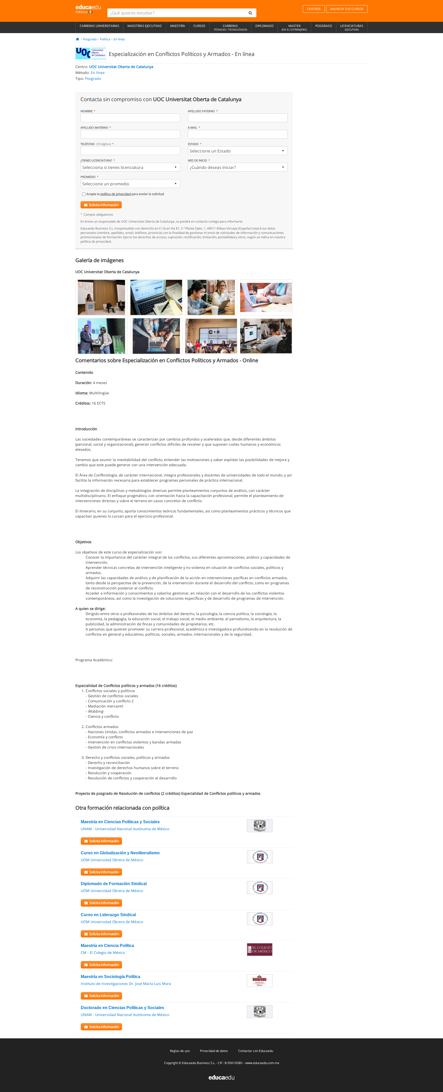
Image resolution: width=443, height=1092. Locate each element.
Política (105, 39)
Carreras (230, 27)
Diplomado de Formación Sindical (114, 884)
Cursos (199, 26)
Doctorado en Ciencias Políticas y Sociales (122, 1007)
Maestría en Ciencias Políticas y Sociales (120, 822)
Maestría (177, 26)
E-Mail (192, 127)
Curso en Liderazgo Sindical (108, 915)
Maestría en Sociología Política (110, 976)
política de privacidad (115, 194)
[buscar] (250, 12)
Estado (193, 144)
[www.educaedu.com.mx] (221, 1077)
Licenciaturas (351, 27)
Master (294, 27)
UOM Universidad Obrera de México (112, 859)
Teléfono (95, 144)
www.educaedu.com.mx (262, 1063)
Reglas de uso (180, 1051)
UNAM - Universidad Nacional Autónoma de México (125, 828)
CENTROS (314, 9)
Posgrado (323, 26)
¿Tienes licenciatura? (96, 160)
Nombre (86, 111)
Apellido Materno (94, 127)
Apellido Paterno (201, 111)
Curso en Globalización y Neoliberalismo (120, 853)
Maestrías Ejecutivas (144, 26)
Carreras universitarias (99, 26)
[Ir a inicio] (77, 39)
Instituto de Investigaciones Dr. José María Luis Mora (126, 983)
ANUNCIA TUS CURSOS (347, 9)
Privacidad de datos (214, 1051)
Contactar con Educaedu (255, 1051)
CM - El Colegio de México (103, 952)
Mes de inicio (197, 160)
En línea (119, 39)
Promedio (88, 177)
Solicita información (104, 205)
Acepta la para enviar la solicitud (125, 194)
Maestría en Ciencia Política (107, 945)
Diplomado (264, 26)
